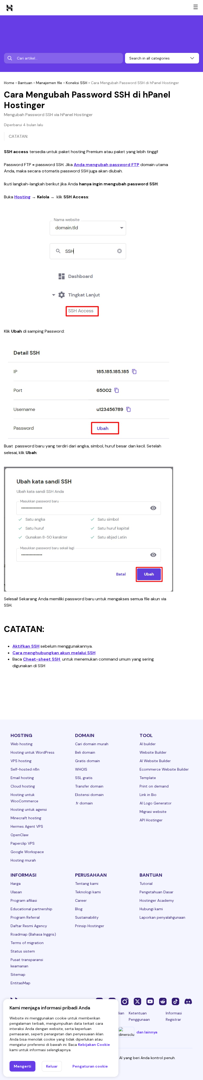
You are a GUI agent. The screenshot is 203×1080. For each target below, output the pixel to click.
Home (9, 82)
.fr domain (84, 803)
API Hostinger (151, 820)
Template (148, 777)
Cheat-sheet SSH (42, 659)
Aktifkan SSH (25, 646)
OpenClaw (20, 834)
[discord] (188, 1001)
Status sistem (23, 951)
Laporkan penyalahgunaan (162, 917)
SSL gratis (84, 777)
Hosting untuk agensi (29, 809)
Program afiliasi (24, 900)
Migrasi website (153, 811)
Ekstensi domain (89, 794)
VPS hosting (21, 760)
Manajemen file (49, 82)
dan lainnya (146, 1032)
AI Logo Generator (156, 803)
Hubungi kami (151, 909)
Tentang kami (86, 883)
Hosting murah (23, 860)
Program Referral (25, 917)
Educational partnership (31, 909)
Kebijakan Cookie (94, 1044)
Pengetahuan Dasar (156, 892)
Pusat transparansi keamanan (27, 962)
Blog (78, 909)
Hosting (22, 197)
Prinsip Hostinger (89, 925)
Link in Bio (148, 794)
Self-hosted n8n (25, 769)
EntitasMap (20, 983)
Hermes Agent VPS (27, 826)
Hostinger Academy (157, 900)
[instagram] (125, 1001)
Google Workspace (27, 851)
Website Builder (153, 752)
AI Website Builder (155, 760)
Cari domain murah (91, 744)
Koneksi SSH (76, 82)
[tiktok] (175, 1001)
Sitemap (18, 974)
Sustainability (87, 917)
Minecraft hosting (26, 818)
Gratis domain (87, 760)
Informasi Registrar (174, 1016)
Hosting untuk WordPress (32, 752)
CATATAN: (18, 136)
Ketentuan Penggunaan (139, 1016)
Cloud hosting (23, 786)
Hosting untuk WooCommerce (24, 797)
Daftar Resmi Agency (29, 925)
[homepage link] (9, 7)
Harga (16, 883)
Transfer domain (89, 786)
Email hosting (22, 777)
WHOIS (81, 769)
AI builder (148, 744)
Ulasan (16, 892)
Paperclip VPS (23, 843)
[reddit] (163, 1001)
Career (81, 900)
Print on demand (154, 786)
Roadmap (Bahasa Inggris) (33, 934)
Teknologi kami (88, 892)
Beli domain (85, 752)
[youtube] (150, 1001)
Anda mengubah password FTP (106, 164)
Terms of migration (27, 942)
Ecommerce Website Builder (164, 769)
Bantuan (25, 82)
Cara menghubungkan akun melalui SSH (53, 653)
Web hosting (22, 744)
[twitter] (137, 1001)
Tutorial (146, 883)
